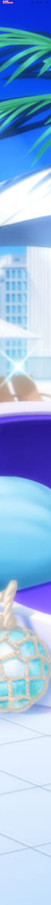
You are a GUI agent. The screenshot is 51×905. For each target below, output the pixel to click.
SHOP (47, 2)
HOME (32, 2)
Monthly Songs (38, 2)
